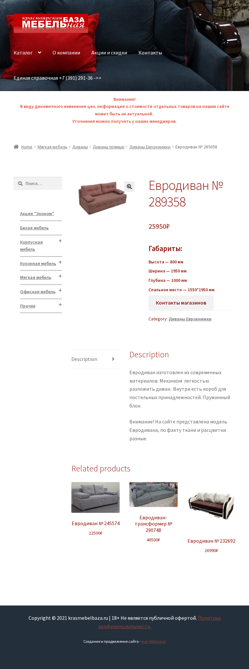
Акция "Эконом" (37, 213)
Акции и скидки (109, 52)
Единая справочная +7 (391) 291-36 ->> (57, 78)
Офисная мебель (37, 291)
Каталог (23, 52)
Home (26, 147)
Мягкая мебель (52, 147)
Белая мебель (34, 228)
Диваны (80, 147)
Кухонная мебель (38, 263)
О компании (66, 52)
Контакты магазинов (181, 302)
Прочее (27, 306)
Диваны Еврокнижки (150, 147)
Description (84, 359)
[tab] (95, 359)
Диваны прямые (108, 147)
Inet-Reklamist (153, 641)
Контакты (150, 52)
